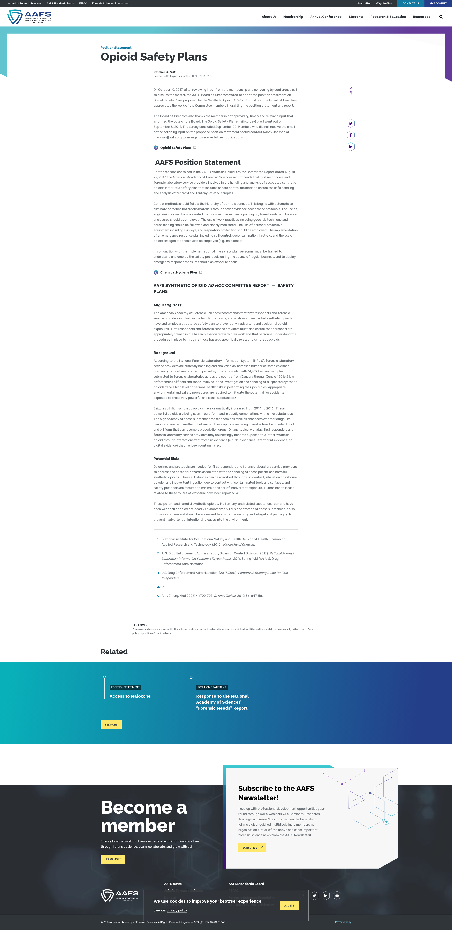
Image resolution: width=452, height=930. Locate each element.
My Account (438, 3)
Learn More (113, 859)
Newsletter (364, 3)
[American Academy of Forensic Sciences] (29, 16)
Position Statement (116, 47)
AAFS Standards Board (60, 3)
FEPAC (83, 3)
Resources (421, 17)
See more (111, 724)
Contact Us (411, 3)
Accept (289, 905)
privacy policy (177, 910)
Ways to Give (384, 3)
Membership (293, 17)
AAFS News (173, 884)
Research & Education (388, 17)
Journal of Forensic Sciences (24, 3)
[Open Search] (441, 17)
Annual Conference (326, 17)
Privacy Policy (343, 922)
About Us (269, 17)
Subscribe (250, 847)
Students (356, 17)
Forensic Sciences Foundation (110, 3)
